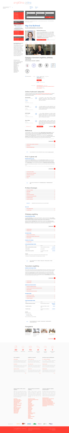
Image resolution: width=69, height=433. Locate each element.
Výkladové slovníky (44, 368)
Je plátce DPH (38, 14)
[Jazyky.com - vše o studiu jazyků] (23, 424)
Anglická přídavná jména (30, 405)
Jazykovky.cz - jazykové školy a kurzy (18, 61)
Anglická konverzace (30, 400)
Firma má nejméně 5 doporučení (31, 14)
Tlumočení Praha (43, 321)
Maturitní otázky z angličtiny (17, 408)
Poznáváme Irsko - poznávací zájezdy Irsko (46, 400)
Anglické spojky (29, 410)
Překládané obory (29, 230)
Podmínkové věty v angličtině (31, 416)
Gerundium (29, 414)
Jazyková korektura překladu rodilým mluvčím (33, 236)
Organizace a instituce (16, 368)
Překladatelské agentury (43, 182)
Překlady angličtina (47, 260)
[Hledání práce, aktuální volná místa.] (50, 424)
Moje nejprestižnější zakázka (30, 147)
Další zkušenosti (51, 126)
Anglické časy (29, 415)
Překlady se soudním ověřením (31, 234)
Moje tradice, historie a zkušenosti (31, 173)
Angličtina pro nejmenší (16, 410)
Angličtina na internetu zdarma (17, 401)
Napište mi (39, 80)
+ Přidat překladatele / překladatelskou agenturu (34, 428)
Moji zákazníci (28, 145)
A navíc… (28, 177)
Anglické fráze (29, 402)
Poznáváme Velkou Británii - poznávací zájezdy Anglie (48, 398)
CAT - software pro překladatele (46, 359)
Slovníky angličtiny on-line (16, 402)
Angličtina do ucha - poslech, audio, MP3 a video (33, 399)
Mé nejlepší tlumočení (30, 197)
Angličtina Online (16, 67)
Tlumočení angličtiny (48, 321)
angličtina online (22, 3)
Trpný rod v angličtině (30, 413)
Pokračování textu (51, 141)
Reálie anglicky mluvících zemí (45, 397)
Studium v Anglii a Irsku (31, 359)
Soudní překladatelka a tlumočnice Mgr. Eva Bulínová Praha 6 (45, 86)
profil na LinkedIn (39, 88)
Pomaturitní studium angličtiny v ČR (17, 400)
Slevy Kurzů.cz (15, 64)
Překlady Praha (42, 260)
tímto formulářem (38, 94)
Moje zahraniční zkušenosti (30, 194)
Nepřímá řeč (29, 417)
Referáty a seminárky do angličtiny (17, 407)
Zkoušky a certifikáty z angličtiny (17, 399)
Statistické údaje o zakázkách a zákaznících (32, 144)
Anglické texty (15, 406)
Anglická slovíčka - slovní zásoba (31, 398)
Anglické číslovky (30, 407)
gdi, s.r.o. (54, 428)
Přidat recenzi (39, 126)
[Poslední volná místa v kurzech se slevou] (39, 424)
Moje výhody (28, 176)
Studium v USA (30, 368)
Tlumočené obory (29, 282)
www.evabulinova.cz (39, 85)
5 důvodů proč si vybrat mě (30, 174)
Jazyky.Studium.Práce (16, 65)
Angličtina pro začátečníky (16, 409)
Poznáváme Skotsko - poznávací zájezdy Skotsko (47, 401)
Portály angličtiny (16, 359)
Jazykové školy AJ (15, 398)
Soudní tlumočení (29, 289)
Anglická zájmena (30, 406)
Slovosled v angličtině (30, 418)
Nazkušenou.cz (15, 66)
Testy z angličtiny (30, 401)
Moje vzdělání (28, 191)
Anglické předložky (30, 409)
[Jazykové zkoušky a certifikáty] (29, 424)
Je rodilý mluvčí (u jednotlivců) (49, 14)
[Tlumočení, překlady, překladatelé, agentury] (45, 424)
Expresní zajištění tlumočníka (31, 296)
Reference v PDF (29, 126)
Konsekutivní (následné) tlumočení (31, 286)
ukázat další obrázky (50, 338)
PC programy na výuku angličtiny (17, 405)
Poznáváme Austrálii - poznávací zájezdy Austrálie (47, 402)
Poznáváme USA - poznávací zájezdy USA (46, 399)
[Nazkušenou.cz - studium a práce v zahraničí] (34, 424)
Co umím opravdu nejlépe (30, 171)
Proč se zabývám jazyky (30, 208)
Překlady (39, 260)
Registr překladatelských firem (17, 62)
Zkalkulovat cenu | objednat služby (41, 39)
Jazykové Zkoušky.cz (16, 63)
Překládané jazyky (29, 229)
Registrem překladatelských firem (46, 93)
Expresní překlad (29, 237)
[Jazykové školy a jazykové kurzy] (18, 424)
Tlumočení (39, 321)
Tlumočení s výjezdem (30, 298)
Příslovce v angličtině (30, 408)
